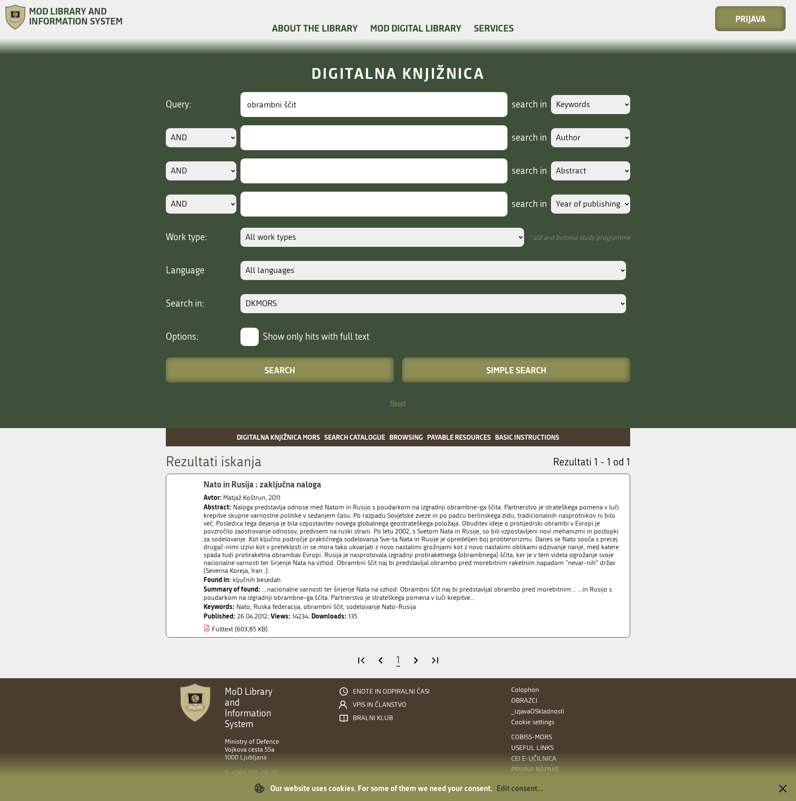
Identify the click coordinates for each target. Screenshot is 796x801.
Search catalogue (354, 437)
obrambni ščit (323, 607)
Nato (243, 607)
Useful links (532, 748)
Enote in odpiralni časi (391, 691)
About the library (315, 28)
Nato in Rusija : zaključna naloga (262, 484)
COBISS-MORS (531, 737)
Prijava (750, 18)
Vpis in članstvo (379, 704)
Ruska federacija (276, 607)
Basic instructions (527, 437)
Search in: (185, 303)
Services (494, 28)
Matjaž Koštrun (244, 498)
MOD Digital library (415, 28)
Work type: (186, 237)
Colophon (525, 690)
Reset (398, 403)
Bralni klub (373, 718)
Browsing (406, 437)
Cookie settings (532, 722)
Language (185, 270)
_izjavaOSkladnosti (537, 711)
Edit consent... (520, 788)
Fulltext (222, 629)
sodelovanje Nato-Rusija (381, 607)
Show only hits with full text (316, 336)
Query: (179, 104)
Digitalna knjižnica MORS (278, 437)
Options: (182, 336)
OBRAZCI (524, 700)
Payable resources (459, 437)
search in (529, 104)
